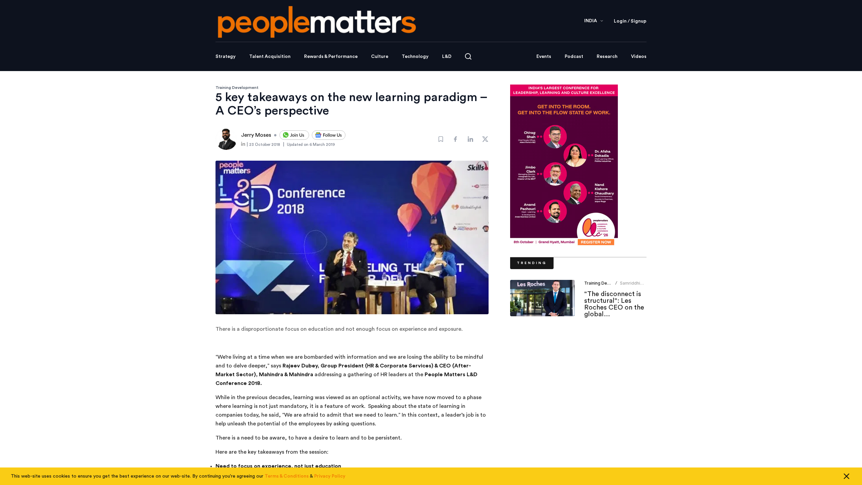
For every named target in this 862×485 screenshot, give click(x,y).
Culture (379, 56)
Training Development (237, 88)
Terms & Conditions (287, 476)
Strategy (226, 56)
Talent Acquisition (270, 56)
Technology (415, 56)
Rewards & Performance (331, 56)
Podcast (574, 56)
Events (543, 56)
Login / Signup (630, 21)
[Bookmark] (440, 139)
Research (607, 56)
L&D (447, 56)
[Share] (455, 139)
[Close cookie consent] (846, 476)
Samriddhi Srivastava (630, 286)
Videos (638, 56)
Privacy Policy (329, 476)
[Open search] (468, 56)
